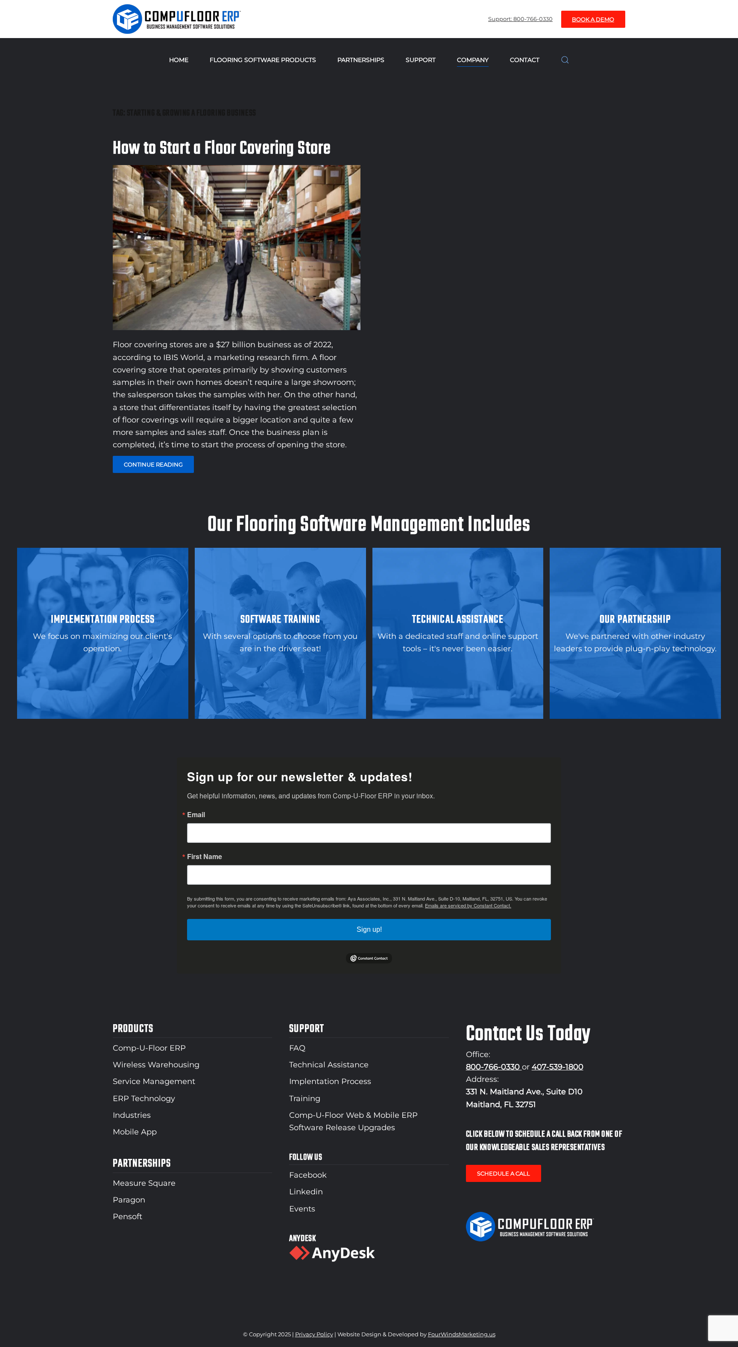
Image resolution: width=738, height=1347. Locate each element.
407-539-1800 (557, 1067)
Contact (524, 60)
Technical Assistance (329, 1064)
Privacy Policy (314, 1334)
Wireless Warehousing (156, 1064)
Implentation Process (330, 1081)
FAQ (297, 1048)
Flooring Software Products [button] (263, 60)
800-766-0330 (494, 1067)
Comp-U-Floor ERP (149, 1048)
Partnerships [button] (360, 60)
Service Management (154, 1081)
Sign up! (369, 929)
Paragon (129, 1200)
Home (178, 60)
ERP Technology (144, 1098)
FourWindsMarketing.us (461, 1334)
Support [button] (421, 60)
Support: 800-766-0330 (520, 18)
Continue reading (153, 464)
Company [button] (473, 60)
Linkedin (306, 1191)
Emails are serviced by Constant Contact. (468, 905)
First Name (204, 856)
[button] (565, 60)
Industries (132, 1115)
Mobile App (135, 1132)
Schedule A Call (503, 1173)
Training (304, 1098)
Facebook (308, 1175)
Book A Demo (593, 19)
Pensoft (127, 1216)
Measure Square (144, 1183)
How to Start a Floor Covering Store (222, 149)
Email (196, 814)
